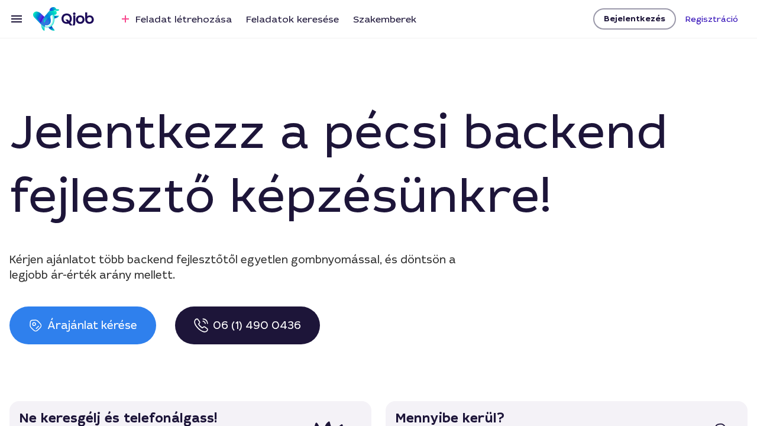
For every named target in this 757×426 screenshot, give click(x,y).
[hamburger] (16, 19)
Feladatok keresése (292, 19)
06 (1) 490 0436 (257, 325)
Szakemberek (384, 19)
